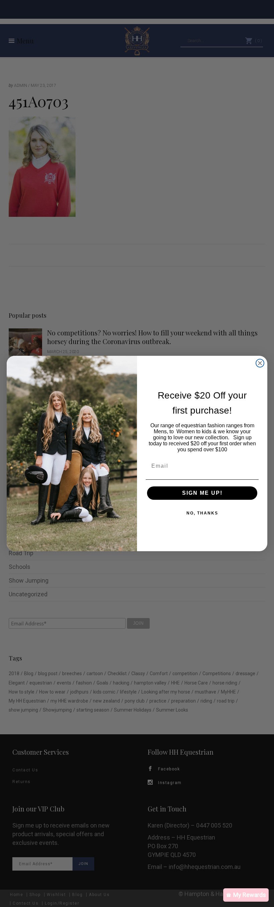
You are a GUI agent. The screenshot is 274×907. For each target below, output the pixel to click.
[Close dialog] (260, 363)
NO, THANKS (202, 513)
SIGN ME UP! (202, 493)
